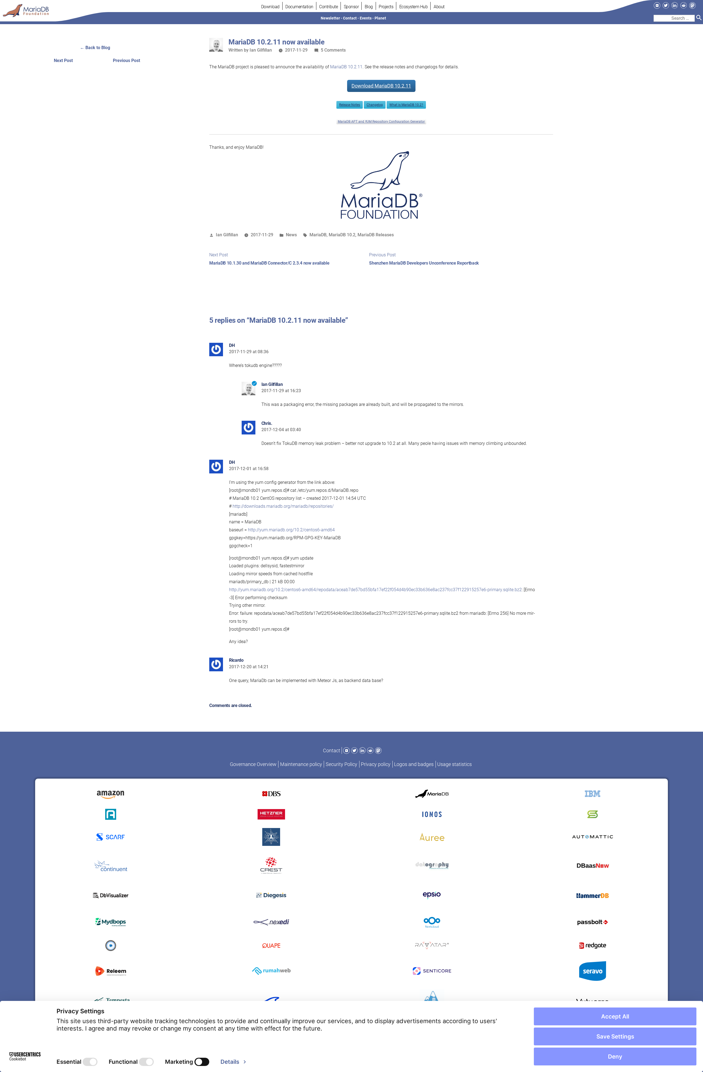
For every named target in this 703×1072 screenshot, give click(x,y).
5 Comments (333, 50)
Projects (386, 6)
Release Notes (349, 105)
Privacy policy (375, 764)
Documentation (299, 6)
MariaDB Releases (376, 234)
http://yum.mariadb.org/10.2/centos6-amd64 (291, 529)
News (291, 234)
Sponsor (351, 6)
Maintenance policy (301, 764)
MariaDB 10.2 (342, 234)
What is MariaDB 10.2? (406, 105)
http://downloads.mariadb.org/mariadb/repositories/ (283, 506)
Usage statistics (454, 764)
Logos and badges (414, 764)
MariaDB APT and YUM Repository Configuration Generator (381, 122)
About (439, 6)
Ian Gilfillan (261, 50)
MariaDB (318, 234)
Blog (369, 6)
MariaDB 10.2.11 (346, 66)
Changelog (375, 105)
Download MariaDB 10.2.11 (381, 86)
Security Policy (341, 764)
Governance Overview (253, 764)
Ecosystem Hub (413, 6)
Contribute (328, 6)
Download (270, 6)
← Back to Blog (95, 47)
